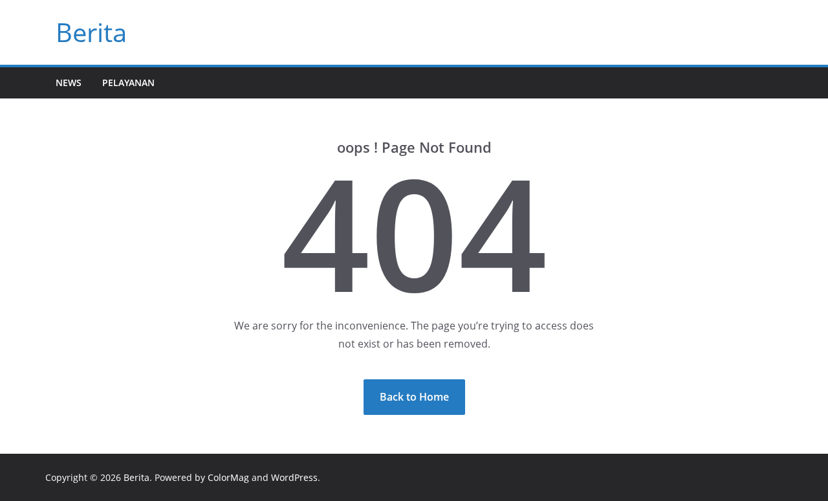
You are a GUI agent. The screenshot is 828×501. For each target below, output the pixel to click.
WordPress (294, 477)
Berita (91, 32)
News (69, 82)
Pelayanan (128, 82)
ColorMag (228, 477)
